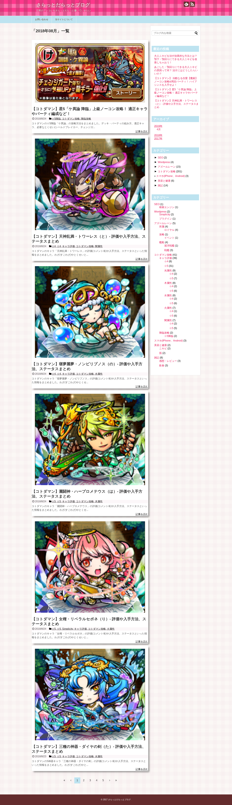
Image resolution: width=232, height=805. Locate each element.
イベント (169, 237)
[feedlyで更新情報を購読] (186, 4)
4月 (159, 129)
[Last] (116, 780)
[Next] (110, 780)
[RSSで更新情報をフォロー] (192, 4)
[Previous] (71, 780)
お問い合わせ (41, 19)
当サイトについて (64, 19)
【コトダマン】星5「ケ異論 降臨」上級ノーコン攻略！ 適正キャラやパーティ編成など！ (176, 92)
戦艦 (166, 250)
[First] (64, 780)
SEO (160, 157)
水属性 (168, 295)
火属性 (168, 308)
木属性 (168, 283)
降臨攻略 (164, 332)
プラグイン (165, 218)
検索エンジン (166, 207)
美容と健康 (164, 180)
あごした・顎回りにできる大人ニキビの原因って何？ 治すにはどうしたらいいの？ (176, 70)
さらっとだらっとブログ (63, 4)
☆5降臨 (168, 336)
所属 (161, 226)
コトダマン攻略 (166, 171)
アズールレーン (166, 166)
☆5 (166, 266)
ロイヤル (169, 230)
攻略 (161, 234)
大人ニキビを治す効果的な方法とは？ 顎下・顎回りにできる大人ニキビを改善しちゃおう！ (175, 59)
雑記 (160, 185)
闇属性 (168, 320)
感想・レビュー (168, 361)
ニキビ (163, 348)
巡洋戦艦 (169, 245)
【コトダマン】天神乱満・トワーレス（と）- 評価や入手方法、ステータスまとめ (176, 104)
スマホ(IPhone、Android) (170, 176)
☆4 (166, 261)
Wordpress (164, 162)
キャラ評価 (165, 258)
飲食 (161, 365)
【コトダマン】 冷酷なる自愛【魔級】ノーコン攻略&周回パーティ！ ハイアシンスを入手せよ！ (176, 81)
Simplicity (164, 214)
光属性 (168, 270)
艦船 (161, 242)
